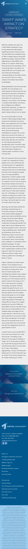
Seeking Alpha (6, 465)
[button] (26, 3)
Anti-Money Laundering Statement (13, 486)
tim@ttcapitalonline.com (9, 440)
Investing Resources (8, 459)
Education (5, 471)
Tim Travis (9, 32)
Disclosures (5, 480)
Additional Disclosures (9, 497)
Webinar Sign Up (7, 462)
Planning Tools (6, 474)
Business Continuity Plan (10, 489)
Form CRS (5, 495)
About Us (5, 454)
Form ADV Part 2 (7, 492)
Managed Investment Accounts (12, 456)
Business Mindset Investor (10, 468)
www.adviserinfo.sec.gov (7, 533)
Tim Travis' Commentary (14, 15)
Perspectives (14, 12)
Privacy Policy (6, 483)
